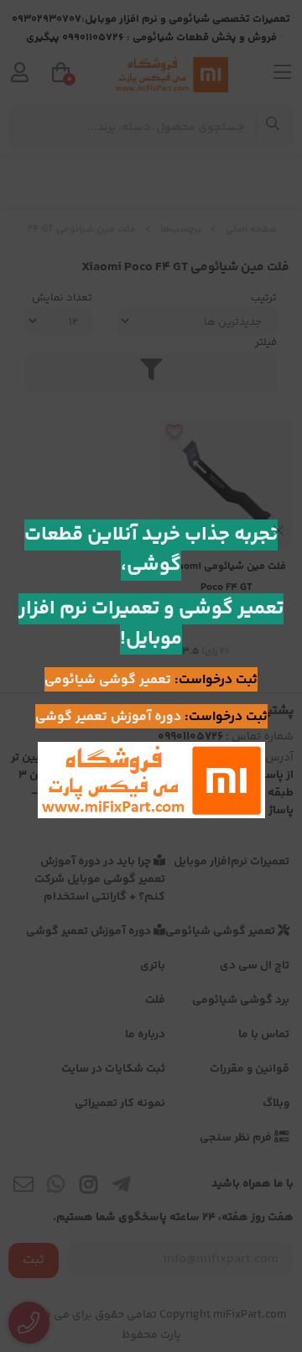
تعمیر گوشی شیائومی (107, 680)
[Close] (278, 530)
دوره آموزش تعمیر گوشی (108, 717)
